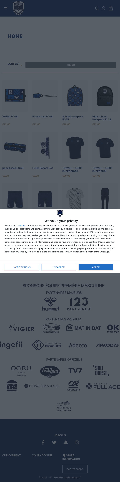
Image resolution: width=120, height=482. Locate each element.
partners (21, 225)
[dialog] (60, 241)
